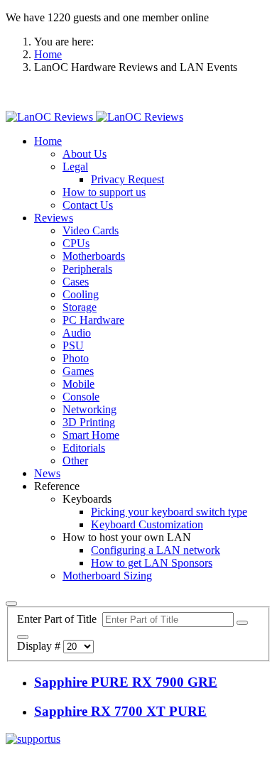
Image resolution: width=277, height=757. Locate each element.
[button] (48, 141)
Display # (40, 646)
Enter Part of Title (59, 619)
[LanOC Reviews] (94, 117)
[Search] (242, 623)
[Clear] (22, 637)
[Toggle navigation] (11, 603)
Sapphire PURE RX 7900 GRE (125, 682)
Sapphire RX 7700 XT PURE (120, 711)
